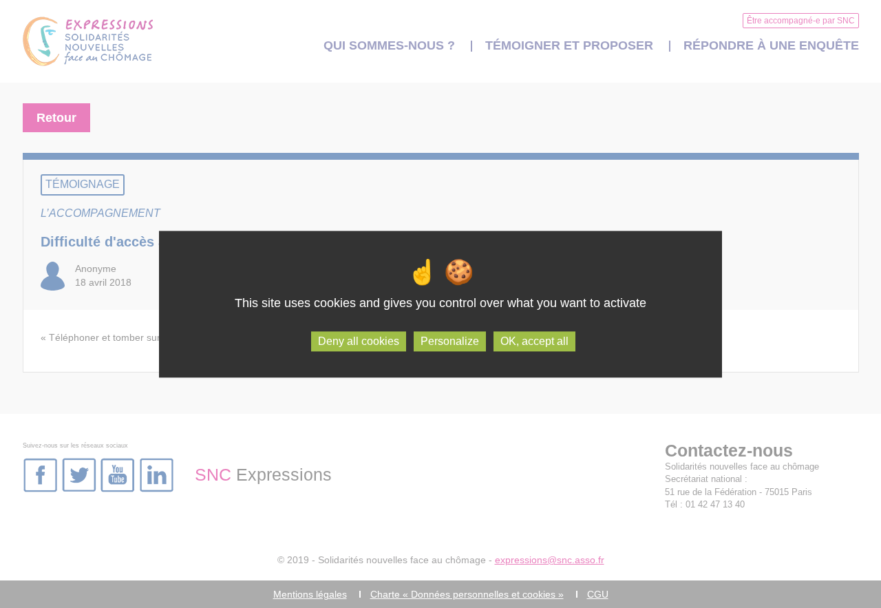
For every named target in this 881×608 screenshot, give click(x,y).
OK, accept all (534, 341)
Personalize (450, 341)
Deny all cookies (358, 341)
